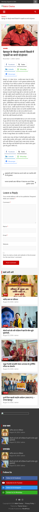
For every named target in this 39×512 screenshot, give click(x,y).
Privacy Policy (29, 503)
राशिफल (5, 294)
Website (5, 244)
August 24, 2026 (8, 302)
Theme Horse (22, 506)
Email (5, 235)
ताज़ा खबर (6, 426)
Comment (7, 202)
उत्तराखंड (5, 48)
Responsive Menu (35, 1)
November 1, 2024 (8, 59)
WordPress (26, 509)
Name (5, 226)
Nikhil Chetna (19, 503)
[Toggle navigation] (4, 11)
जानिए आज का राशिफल (10, 299)
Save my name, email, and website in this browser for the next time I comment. (19, 256)
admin (18, 59)
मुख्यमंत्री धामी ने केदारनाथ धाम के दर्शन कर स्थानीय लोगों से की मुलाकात (20, 174)
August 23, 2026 (8, 335)
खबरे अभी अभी (8, 272)
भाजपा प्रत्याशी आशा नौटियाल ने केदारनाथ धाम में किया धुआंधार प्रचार (19, 183)
